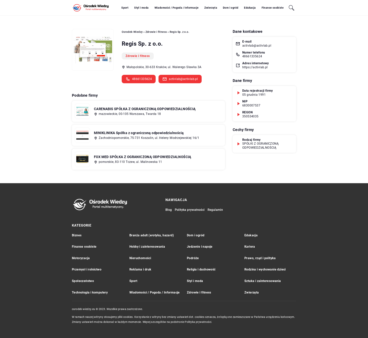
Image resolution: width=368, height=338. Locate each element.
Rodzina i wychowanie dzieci (265, 269)
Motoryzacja (81, 258)
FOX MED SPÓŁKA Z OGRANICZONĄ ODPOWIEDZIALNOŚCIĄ (142, 157)
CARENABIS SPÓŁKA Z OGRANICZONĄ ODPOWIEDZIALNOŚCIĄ (145, 109)
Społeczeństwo (83, 281)
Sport (124, 7)
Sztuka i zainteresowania (262, 281)
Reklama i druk (140, 269)
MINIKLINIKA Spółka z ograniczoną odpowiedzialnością (139, 133)
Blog (168, 210)
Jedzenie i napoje (200, 246)
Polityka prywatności (190, 210)
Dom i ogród (230, 7)
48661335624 (142, 79)
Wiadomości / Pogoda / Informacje (176, 7)
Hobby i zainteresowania (147, 246)
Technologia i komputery (90, 292)
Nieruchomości (140, 258)
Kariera (249, 246)
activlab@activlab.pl (183, 79)
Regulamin (215, 210)
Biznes (76, 235)
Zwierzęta (210, 7)
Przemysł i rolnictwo (86, 269)
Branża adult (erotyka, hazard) (151, 235)
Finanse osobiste (273, 7)
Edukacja (250, 7)
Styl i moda (141, 7)
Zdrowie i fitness (138, 56)
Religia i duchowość (201, 269)
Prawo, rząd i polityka (260, 258)
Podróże (193, 258)
